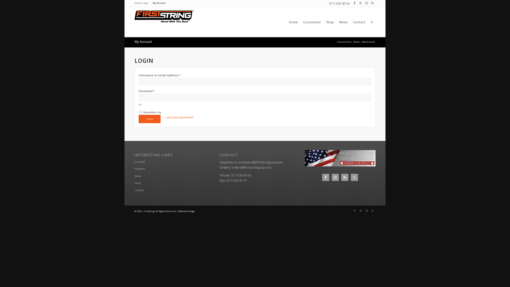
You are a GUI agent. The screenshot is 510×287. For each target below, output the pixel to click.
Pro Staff (139, 162)
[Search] (372, 22)
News (137, 176)
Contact (139, 190)
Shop (137, 183)
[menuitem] (142, 3)
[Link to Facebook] (354, 3)
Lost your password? (180, 117)
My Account (159, 2)
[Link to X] (360, 3)
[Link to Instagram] (366, 3)
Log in (149, 119)
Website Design (186, 211)
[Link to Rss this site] (373, 3)
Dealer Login (141, 2)
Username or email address (159, 75)
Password (147, 91)
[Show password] (140, 104)
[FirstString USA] (164, 22)
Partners (139, 169)
